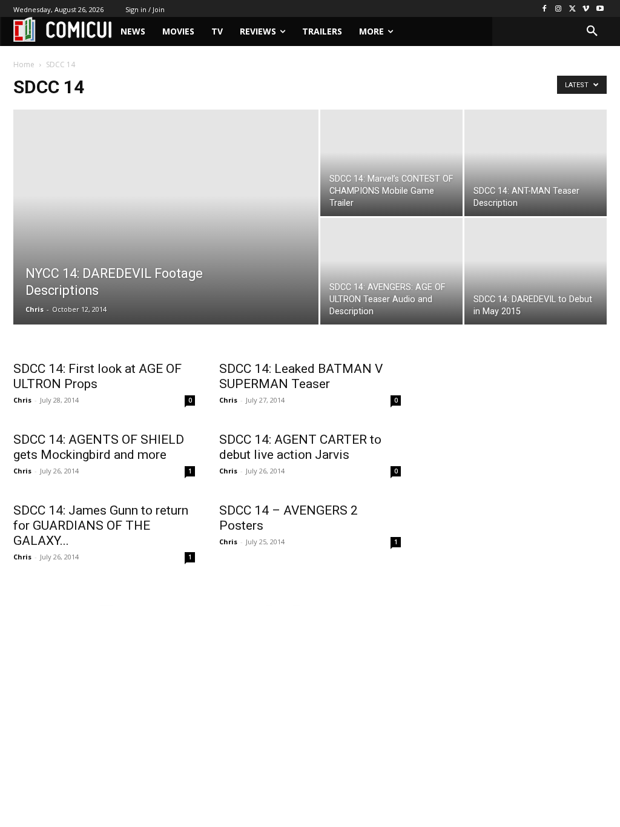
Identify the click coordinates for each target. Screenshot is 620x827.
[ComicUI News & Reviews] (62, 29)
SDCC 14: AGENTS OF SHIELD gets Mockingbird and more (98, 447)
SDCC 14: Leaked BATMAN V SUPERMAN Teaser (301, 376)
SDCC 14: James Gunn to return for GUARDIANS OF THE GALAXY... (100, 525)
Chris (34, 309)
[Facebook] (545, 9)
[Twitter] (572, 9)
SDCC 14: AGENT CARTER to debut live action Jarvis (300, 447)
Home (24, 64)
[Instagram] (559, 9)
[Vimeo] (586, 9)
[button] (592, 31)
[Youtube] (600, 9)
